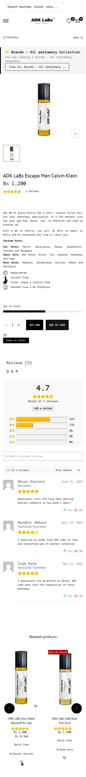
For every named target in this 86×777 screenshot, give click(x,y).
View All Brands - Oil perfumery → (37, 66)
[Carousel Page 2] (27, 764)
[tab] (43, 363)
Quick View (21, 744)
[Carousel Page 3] (31, 764)
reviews (32, 191)
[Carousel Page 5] (40, 764)
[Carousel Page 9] (59, 764)
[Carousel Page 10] (63, 764)
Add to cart (57, 325)
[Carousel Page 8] (54, 764)
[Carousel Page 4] (36, 764)
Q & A (12, 371)
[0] (69, 20)
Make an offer (16, 340)
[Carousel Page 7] (50, 764)
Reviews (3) (19, 363)
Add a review (43, 408)
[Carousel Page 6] (45, 764)
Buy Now (35, 325)
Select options (23, 753)
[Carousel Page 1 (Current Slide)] (22, 764)
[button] (5, 335)
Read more (66, 749)
